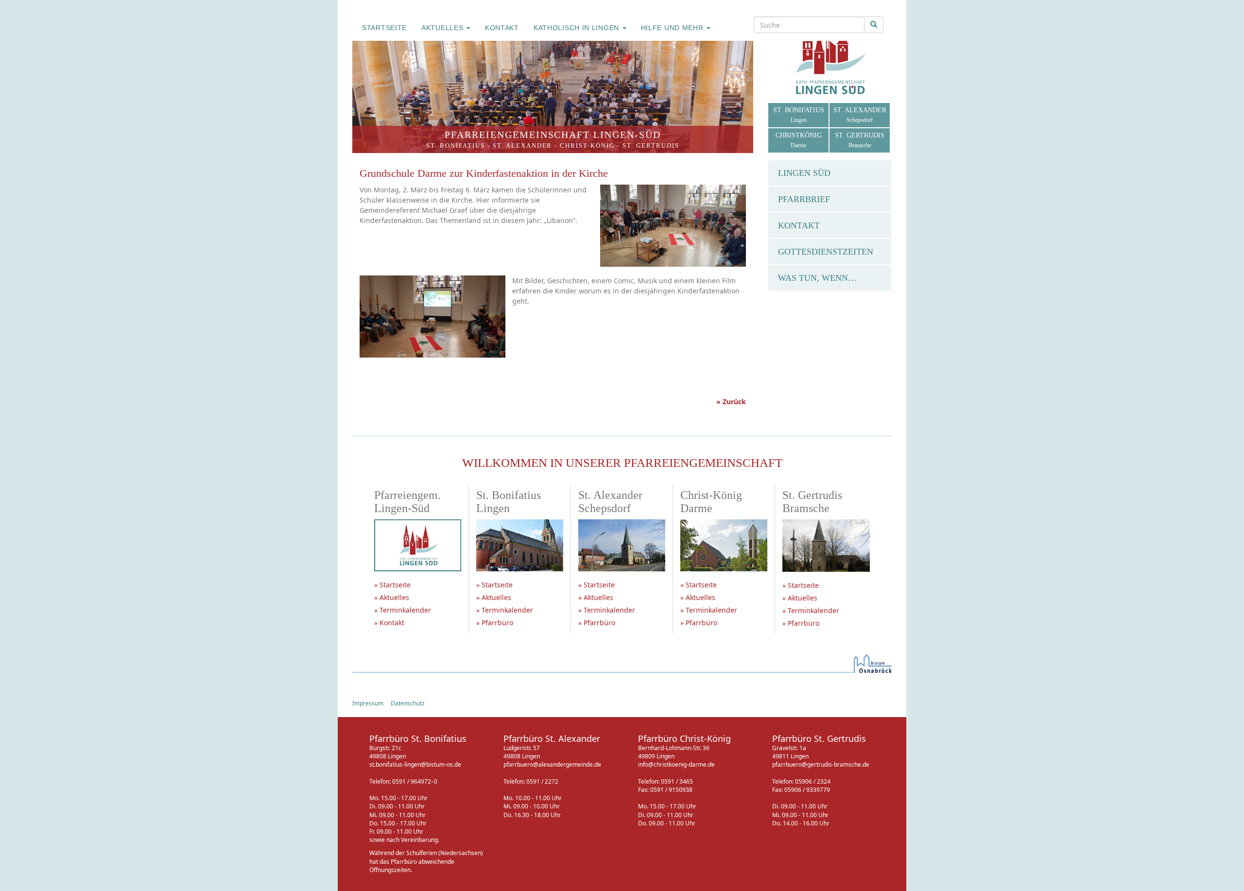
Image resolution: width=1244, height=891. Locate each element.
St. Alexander (523, 145)
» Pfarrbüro (494, 622)
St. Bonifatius (455, 145)
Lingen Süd (804, 173)
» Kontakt (389, 622)
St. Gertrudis (650, 145)
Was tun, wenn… (817, 278)
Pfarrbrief (804, 199)
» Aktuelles (391, 597)
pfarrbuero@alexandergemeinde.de (552, 764)
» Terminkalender (402, 610)
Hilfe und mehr (673, 28)
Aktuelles (443, 28)
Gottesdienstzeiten (825, 252)
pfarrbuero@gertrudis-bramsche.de (820, 764)
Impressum (367, 703)
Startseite (384, 28)
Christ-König (587, 145)
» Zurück (731, 401)
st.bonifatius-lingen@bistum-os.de (415, 764)
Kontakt (502, 28)
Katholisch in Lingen (578, 28)
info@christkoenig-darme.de (676, 764)
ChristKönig (799, 140)
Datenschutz (408, 703)
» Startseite (392, 584)
